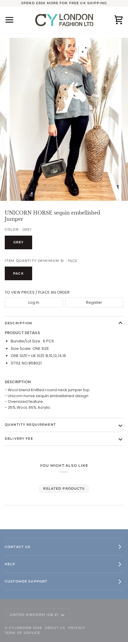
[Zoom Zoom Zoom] (64, 119)
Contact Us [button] (17, 547)
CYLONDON (20, 628)
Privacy (76, 628)
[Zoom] (20, 189)
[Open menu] (14, 20)
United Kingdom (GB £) (34, 615)
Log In (33, 302)
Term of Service (22, 633)
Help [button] (10, 564)
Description (18, 323)
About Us (55, 628)
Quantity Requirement (30, 424)
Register (94, 302)
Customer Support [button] (26, 581)
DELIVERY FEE (19, 438)
